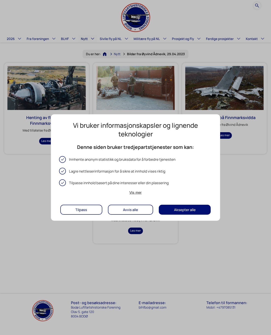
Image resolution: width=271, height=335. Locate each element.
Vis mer (135, 193)
